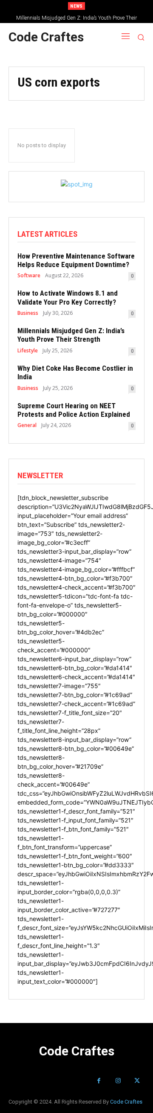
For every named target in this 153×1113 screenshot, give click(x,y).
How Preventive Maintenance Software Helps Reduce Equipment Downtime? (76, 260)
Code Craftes (126, 1101)
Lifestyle (27, 350)
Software (28, 275)
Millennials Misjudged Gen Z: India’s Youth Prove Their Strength (71, 334)
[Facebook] (98, 1080)
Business (27, 313)
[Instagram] (117, 1080)
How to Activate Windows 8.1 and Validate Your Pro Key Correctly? (67, 297)
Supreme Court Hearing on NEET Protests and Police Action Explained (73, 409)
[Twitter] (137, 1080)
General (27, 425)
